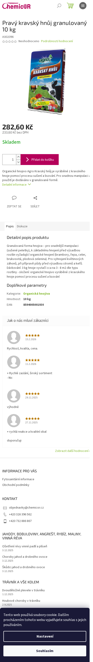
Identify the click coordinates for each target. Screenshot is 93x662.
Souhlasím (44, 650)
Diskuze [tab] (22, 226)
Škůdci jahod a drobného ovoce (23, 567)
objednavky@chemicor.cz (26, 507)
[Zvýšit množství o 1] (18, 157)
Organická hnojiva (36, 293)
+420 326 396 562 (20, 514)
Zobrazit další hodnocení (71, 451)
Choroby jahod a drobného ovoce (24, 557)
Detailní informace (14, 184)
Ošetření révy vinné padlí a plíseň (24, 546)
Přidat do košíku (42, 159)
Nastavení (45, 636)
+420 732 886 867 (20, 521)
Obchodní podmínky (15, 485)
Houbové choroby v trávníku (21, 601)
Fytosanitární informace (18, 479)
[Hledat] (59, 5)
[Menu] (82, 5)
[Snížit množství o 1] (18, 162)
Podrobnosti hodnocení (57, 41)
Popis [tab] (10, 226)
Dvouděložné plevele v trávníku (23, 590)
